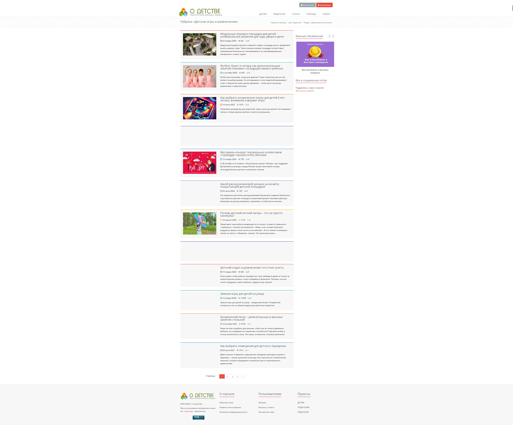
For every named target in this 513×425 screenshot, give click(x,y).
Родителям (303, 407)
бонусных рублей (304, 90)
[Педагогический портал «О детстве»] (200, 14)
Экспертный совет (266, 412)
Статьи (296, 14)
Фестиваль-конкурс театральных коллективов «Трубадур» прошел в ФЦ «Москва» (251, 153)
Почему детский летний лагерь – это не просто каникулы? (251, 214)
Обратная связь (226, 402)
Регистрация (308, 5)
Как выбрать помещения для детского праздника (253, 346)
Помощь (311, 14)
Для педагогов (295, 22)
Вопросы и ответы (266, 407)
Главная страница (278, 22)
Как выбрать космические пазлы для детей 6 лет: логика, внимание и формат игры (252, 99)
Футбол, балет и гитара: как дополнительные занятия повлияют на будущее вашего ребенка (251, 67)
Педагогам (279, 14)
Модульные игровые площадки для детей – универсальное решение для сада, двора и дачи (252, 35)
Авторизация (325, 5)
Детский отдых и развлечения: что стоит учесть (252, 267)
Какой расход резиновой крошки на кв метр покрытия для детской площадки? (249, 185)
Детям (263, 14)
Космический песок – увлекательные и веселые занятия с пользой (251, 318)
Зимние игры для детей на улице (242, 294)
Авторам (262, 402)
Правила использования (230, 407)
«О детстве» (188, 411)
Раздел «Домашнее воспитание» (318, 22)
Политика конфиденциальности (233, 412)
